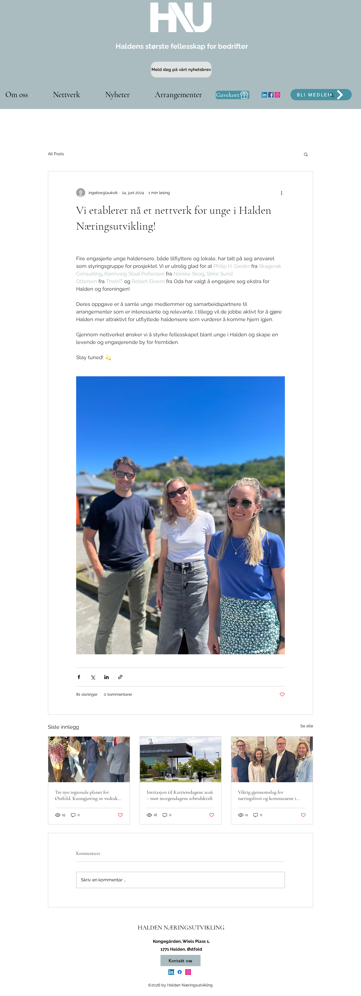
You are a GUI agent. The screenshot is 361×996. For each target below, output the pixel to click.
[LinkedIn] (264, 94)
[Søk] (332, 95)
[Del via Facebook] (79, 677)
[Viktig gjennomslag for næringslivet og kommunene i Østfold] (272, 759)
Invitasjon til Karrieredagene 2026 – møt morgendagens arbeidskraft (180, 795)
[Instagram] (277, 94)
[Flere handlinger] (281, 192)
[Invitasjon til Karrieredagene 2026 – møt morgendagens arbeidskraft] (180, 759)
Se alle (306, 726)
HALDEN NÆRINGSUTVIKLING (181, 927)
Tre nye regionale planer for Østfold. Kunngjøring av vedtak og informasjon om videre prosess (87, 795)
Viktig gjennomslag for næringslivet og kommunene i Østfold (267, 795)
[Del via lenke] (120, 677)
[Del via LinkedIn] (106, 677)
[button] (306, 154)
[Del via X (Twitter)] (92, 677)
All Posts (56, 154)
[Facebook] (271, 94)
